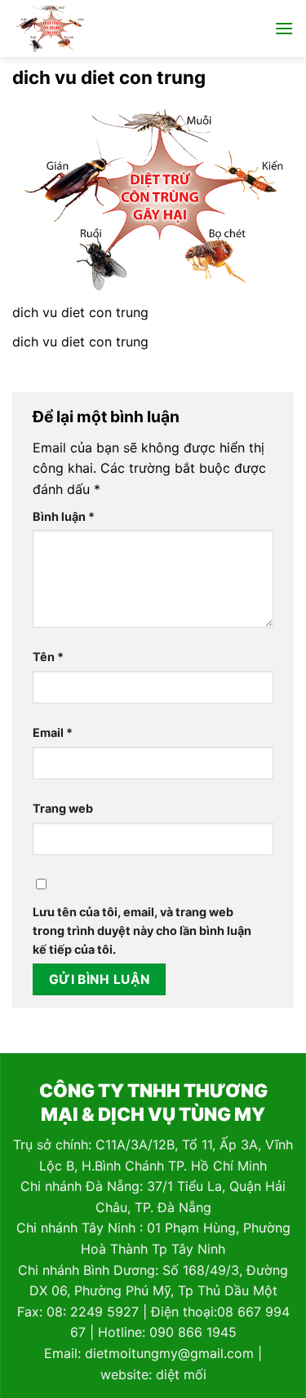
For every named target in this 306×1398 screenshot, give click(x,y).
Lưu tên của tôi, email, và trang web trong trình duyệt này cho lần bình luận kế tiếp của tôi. (142, 930)
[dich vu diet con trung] (153, 199)
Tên (48, 657)
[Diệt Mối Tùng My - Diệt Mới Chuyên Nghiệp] (84, 28)
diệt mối (181, 1374)
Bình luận (64, 516)
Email (53, 732)
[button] (284, 28)
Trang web (63, 808)
